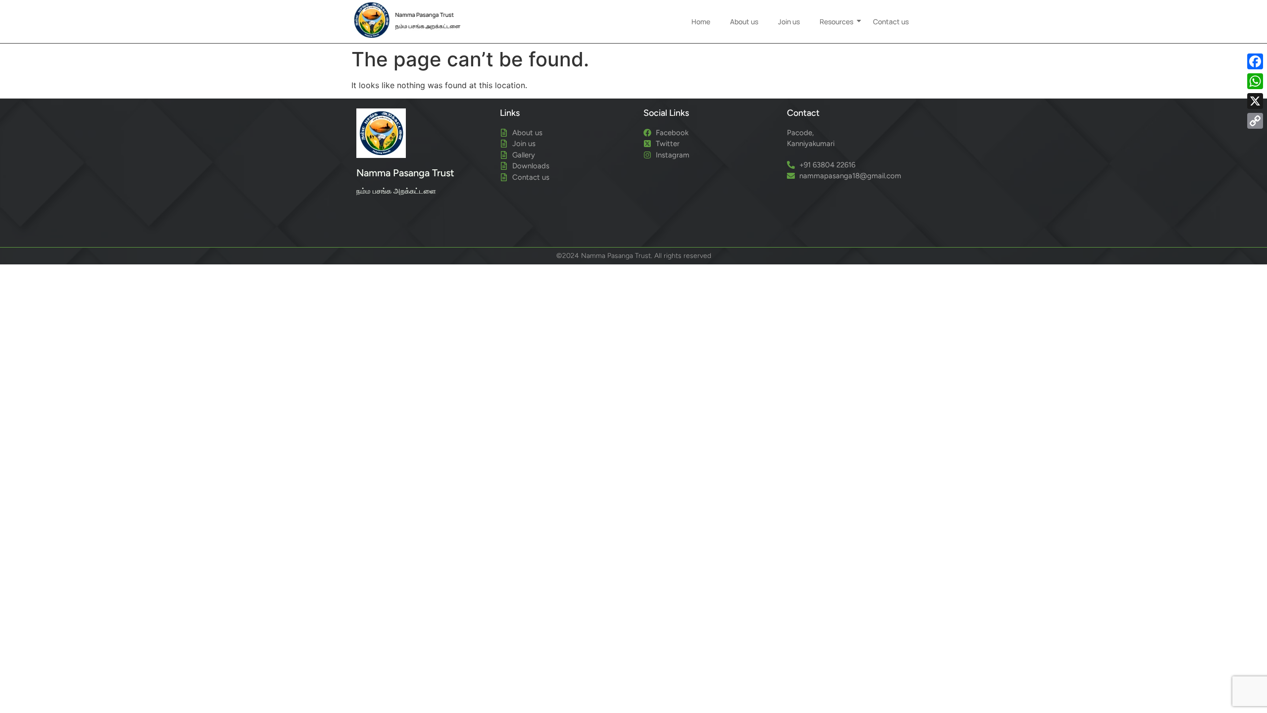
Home (700, 21)
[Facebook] (1255, 61)
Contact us (891, 21)
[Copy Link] (1255, 121)
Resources (836, 21)
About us (744, 21)
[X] (1255, 101)
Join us (789, 21)
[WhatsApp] (1255, 81)
